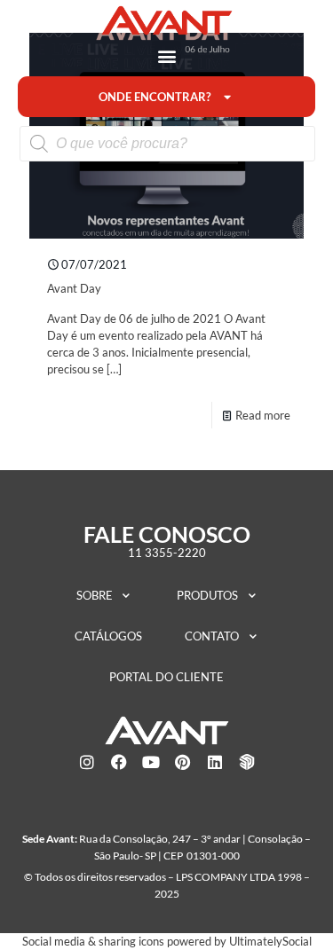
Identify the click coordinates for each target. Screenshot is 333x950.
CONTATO (212, 636)
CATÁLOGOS (108, 636)
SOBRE (94, 595)
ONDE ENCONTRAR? (154, 97)
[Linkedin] (215, 762)
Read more (262, 415)
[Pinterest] (183, 762)
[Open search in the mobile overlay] (167, 143)
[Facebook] (119, 762)
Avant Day (74, 288)
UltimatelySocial (270, 941)
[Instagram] (87, 762)
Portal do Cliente (166, 677)
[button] (166, 55)
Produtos (207, 595)
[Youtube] (151, 762)
